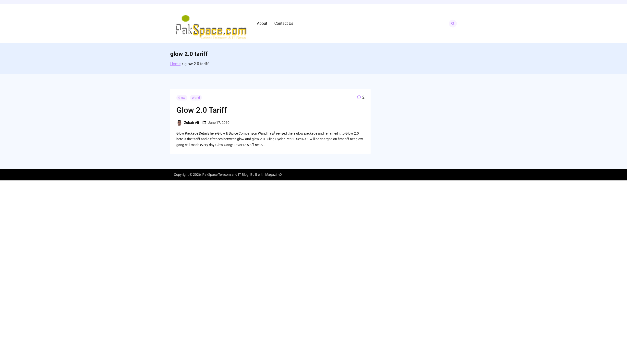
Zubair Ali (191, 123)
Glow (181, 98)
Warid (196, 98)
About (262, 23)
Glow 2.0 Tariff (201, 110)
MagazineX (273, 174)
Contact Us (283, 23)
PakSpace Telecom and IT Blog (225, 174)
